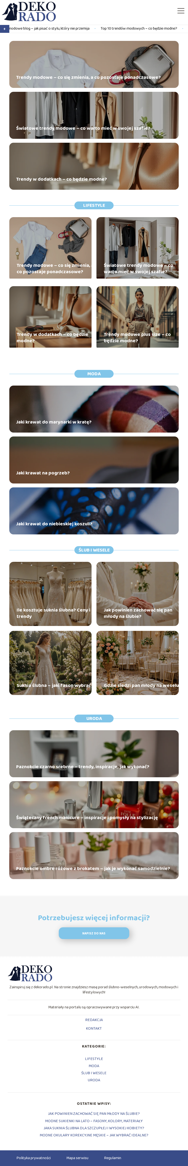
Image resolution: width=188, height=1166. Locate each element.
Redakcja (94, 1020)
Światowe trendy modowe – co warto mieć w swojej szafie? (83, 128)
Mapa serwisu (77, 1158)
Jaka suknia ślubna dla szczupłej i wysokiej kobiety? (94, 1128)
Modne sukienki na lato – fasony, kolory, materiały (94, 1121)
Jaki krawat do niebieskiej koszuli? (54, 524)
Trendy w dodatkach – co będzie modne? (61, 179)
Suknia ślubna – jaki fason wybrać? (55, 685)
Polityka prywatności (33, 1158)
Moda (94, 374)
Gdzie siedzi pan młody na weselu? (142, 685)
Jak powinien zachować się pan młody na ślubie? (138, 613)
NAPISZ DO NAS (94, 933)
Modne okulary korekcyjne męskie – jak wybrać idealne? (94, 1135)
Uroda (94, 718)
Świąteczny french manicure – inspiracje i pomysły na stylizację (87, 817)
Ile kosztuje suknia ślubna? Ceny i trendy (53, 613)
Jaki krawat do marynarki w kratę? (54, 422)
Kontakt (94, 1029)
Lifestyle (94, 205)
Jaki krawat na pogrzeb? (43, 473)
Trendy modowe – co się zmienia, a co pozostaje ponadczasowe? (88, 77)
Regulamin (112, 1158)
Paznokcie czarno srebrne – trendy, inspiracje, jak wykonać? (82, 767)
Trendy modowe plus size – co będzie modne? (137, 337)
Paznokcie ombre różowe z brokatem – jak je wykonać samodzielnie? (93, 868)
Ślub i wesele (94, 550)
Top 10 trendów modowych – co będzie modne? (96, 28)
